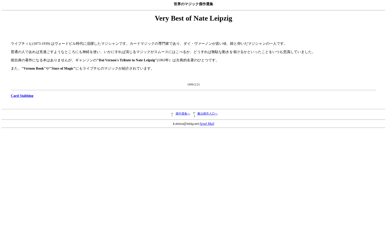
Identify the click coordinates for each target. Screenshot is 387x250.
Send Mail (207, 124)
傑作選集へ (183, 113)
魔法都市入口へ (207, 113)
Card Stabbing (22, 96)
